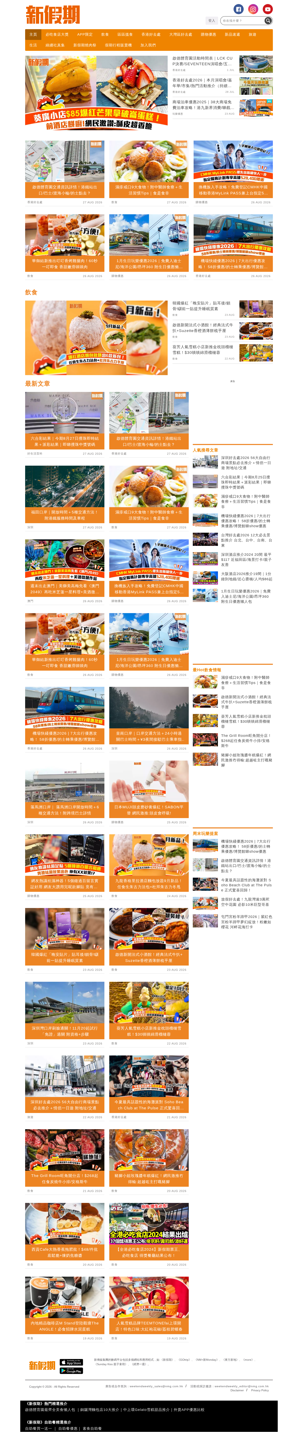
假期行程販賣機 (118, 45)
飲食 (105, 34)
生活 (33, 45)
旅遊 (252, 34)
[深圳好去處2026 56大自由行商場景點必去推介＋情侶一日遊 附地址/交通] (205, 644)
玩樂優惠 (178, 114)
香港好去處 (151, 34)
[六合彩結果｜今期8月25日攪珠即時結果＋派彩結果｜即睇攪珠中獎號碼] (205, 663)
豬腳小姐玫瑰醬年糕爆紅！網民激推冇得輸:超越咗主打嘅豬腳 (246, 942)
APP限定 (85, 34)
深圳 (30, 709)
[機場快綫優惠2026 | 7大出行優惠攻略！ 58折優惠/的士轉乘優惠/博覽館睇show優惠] (205, 702)
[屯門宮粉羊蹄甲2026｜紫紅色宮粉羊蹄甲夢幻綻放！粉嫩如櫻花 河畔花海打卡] (205, 1103)
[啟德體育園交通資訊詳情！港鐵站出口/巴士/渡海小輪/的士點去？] (205, 1047)
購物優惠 (208, 34)
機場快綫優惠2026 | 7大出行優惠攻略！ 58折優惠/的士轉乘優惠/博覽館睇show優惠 (246, 703)
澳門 (30, 783)
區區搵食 (125, 34)
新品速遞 (232, 34)
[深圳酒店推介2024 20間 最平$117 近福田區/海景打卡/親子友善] (205, 741)
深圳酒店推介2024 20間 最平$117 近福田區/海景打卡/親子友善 (246, 742)
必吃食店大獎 (57, 34)
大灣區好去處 (180, 34)
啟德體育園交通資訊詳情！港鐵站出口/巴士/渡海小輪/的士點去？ (246, 1048)
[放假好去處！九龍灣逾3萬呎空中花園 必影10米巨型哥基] (205, 1085)
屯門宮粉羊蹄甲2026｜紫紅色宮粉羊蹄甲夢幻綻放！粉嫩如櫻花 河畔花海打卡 (246, 1104)
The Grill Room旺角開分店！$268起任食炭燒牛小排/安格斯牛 (246, 923)
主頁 (33, 34)
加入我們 (148, 45)
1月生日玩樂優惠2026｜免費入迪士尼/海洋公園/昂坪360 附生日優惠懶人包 (246, 778)
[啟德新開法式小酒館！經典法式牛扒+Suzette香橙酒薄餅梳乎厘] (205, 883)
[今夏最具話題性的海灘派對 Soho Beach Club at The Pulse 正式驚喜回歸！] (205, 1066)
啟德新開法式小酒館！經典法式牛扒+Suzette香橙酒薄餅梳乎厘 (246, 884)
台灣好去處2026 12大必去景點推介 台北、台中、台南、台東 (246, 722)
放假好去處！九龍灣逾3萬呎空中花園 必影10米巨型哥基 (245, 1083)
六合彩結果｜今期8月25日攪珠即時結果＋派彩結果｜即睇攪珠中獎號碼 (246, 664)
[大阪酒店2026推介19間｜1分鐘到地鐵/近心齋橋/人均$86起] (205, 760)
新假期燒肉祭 (84, 45)
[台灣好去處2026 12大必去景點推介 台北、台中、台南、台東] (205, 721)
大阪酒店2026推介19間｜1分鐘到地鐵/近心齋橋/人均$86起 (247, 758)
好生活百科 (35, 635)
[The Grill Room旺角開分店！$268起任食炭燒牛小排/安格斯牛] (205, 922)
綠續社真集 (55, 45)
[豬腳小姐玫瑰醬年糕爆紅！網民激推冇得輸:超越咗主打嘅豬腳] (205, 941)
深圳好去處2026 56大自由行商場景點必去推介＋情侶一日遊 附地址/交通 (246, 645)
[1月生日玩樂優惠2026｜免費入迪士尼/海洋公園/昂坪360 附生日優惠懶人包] (205, 777)
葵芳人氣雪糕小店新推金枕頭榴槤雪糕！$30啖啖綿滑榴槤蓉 (246, 903)
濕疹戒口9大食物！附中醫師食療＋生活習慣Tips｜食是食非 (246, 684)
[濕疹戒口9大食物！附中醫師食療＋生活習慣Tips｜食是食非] (205, 682)
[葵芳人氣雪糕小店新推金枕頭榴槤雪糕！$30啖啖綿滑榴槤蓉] (205, 902)
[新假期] (87, 14)
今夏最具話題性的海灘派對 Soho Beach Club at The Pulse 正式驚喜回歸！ (246, 1067)
